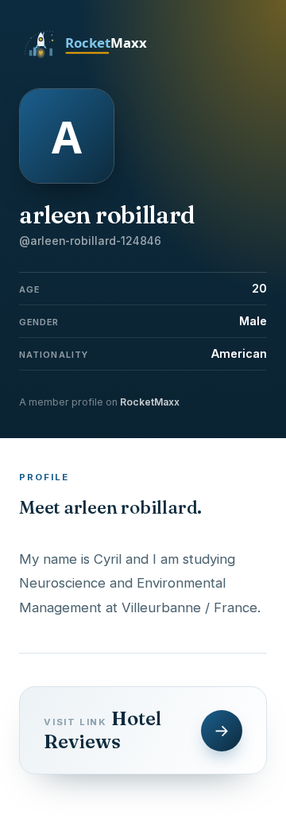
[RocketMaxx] (94, 57)
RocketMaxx (150, 402)
